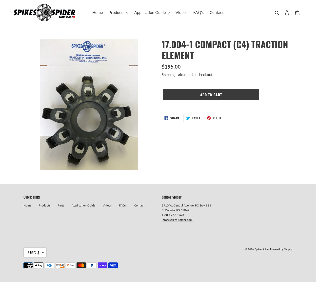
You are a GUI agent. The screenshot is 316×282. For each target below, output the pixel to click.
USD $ (34, 252)
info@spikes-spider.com (177, 220)
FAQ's (123, 205)
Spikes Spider (262, 249)
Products (44, 205)
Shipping (169, 74)
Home (27, 205)
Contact (139, 205)
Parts (61, 205)
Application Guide (83, 205)
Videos (107, 205)
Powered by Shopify (281, 249)
